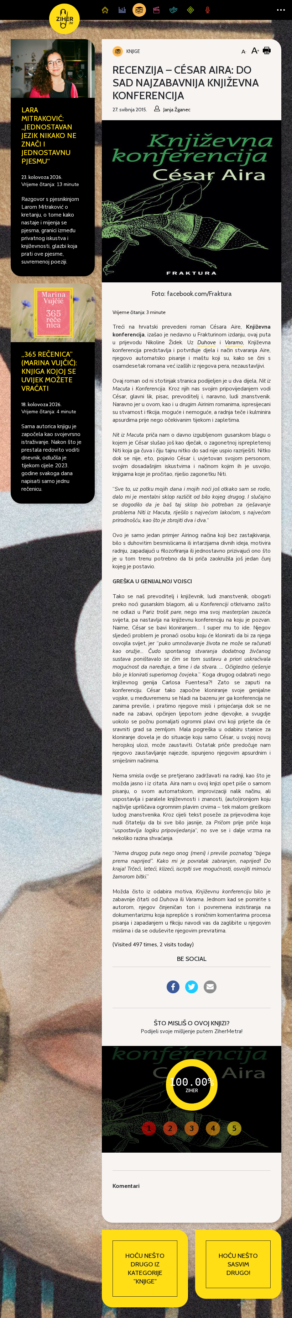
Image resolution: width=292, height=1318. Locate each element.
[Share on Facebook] (173, 991)
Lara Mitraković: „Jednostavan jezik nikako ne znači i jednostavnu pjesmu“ (48, 135)
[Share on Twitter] (191, 991)
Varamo (234, 342)
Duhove (206, 342)
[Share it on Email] (210, 991)
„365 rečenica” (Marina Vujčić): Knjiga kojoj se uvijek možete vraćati (49, 371)
